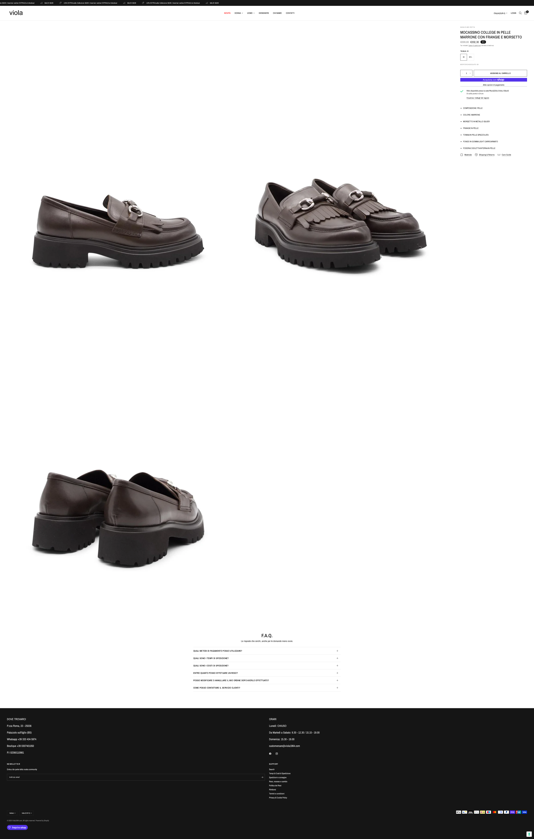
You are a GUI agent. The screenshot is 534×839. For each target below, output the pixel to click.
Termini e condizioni (276, 793)
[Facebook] (272, 754)
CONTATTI (290, 13)
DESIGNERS (264, 13)
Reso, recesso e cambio (278, 781)
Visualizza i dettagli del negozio (478, 98)
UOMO (250, 13)
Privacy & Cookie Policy (278, 797)
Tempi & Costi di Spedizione (280, 773)
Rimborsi (272, 789)
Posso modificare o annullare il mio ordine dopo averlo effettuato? (231, 680)
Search (272, 769)
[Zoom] (223, 32)
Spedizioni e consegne (277, 777)
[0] (525, 13)
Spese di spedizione (475, 45)
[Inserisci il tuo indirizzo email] (262, 777)
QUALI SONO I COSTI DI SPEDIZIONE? (211, 665)
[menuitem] (227, 13)
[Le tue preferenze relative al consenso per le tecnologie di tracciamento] (529, 834)
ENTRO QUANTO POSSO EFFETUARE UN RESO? (215, 672)
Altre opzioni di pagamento (493, 85)
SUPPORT (273, 764)
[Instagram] (279, 754)
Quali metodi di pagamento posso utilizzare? (217, 650)
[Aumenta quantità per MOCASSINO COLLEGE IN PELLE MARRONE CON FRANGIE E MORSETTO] (470, 73)
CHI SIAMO (277, 13)
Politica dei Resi (275, 785)
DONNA (238, 13)
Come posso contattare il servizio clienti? (216, 687)
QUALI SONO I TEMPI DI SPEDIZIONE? (211, 658)
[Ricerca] (520, 13)
